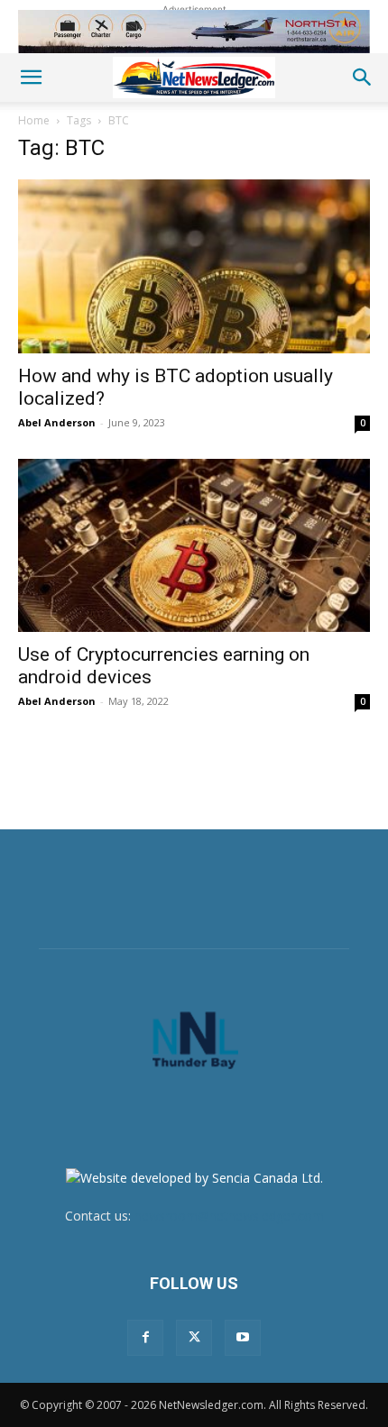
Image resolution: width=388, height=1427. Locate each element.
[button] (31, 77)
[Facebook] (145, 1338)
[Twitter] (194, 1338)
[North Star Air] (194, 31)
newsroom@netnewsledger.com (229, 1215)
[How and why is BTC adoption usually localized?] (194, 266)
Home (34, 120)
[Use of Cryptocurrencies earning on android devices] (194, 546)
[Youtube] (243, 1338)
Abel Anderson (57, 422)
